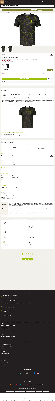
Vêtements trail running (22, 135)
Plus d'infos (3, 334)
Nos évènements (4, 360)
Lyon (11, 325)
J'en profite (40, 10)
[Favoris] (49, 78)
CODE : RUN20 (33, 10)
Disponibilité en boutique (49, 73)
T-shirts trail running (6, 12)
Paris (14, 325)
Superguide (9, 132)
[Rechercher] (53, 5)
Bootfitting (3, 358)
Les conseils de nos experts (6, 344)
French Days (26, 396)
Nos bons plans (12, 396)
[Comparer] (52, 78)
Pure (2, 132)
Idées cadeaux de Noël (42, 396)
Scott (3, 54)
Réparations (3, 355)
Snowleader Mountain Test (33, 396)
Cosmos (5, 132)
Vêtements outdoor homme (13, 135)
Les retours (3, 351)
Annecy (2, 325)
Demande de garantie (5, 353)
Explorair (21, 132)
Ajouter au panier (24, 78)
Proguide (13, 132)
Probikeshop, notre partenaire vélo (8, 336)
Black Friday (21, 396)
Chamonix (7, 325)
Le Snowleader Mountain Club (6, 346)
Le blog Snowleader (4, 362)
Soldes (17, 396)
